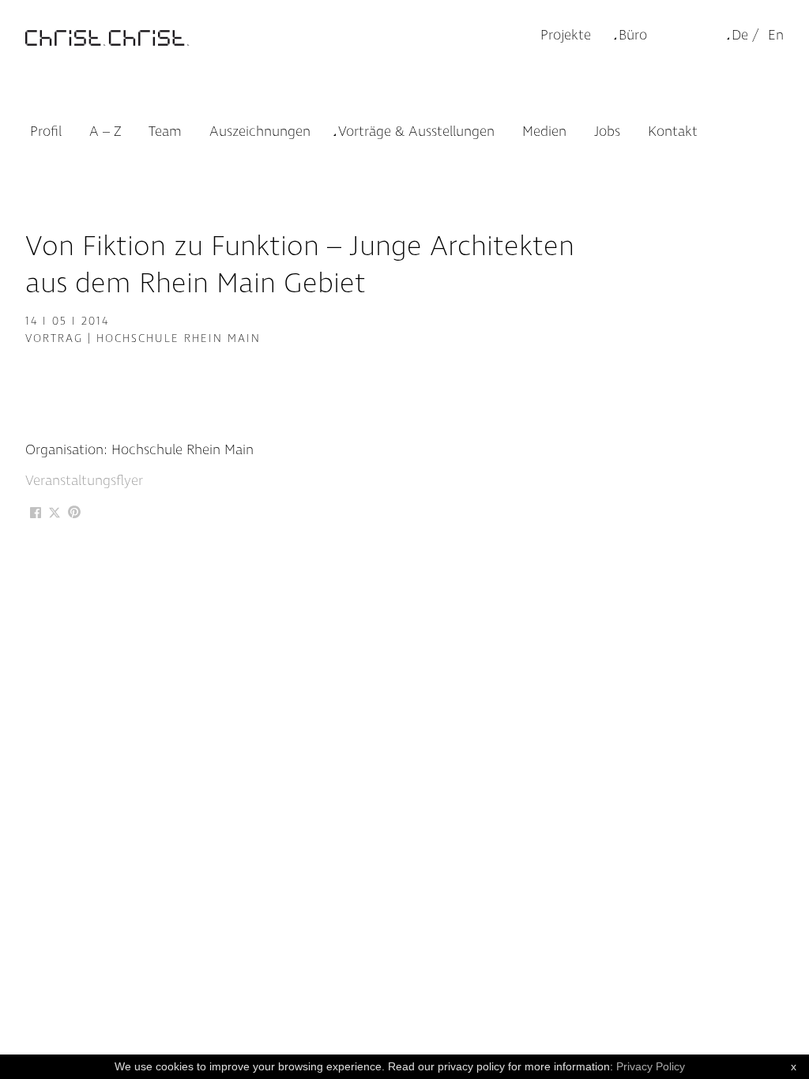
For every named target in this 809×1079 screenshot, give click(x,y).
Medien (544, 131)
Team (165, 131)
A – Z (105, 131)
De (740, 35)
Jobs (607, 131)
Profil (46, 131)
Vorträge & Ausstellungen (416, 131)
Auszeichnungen (259, 131)
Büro (633, 35)
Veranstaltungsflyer (84, 481)
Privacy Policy (650, 1066)
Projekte (565, 35)
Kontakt (673, 131)
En (776, 35)
